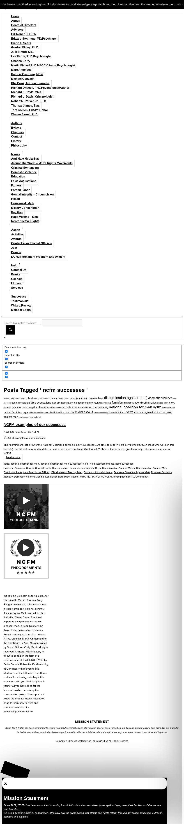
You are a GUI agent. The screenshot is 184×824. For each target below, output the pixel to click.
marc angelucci (31, 407)
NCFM (35, 431)
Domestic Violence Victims (29, 476)
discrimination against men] (126, 398)
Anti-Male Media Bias (25, 158)
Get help (16, 278)
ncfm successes (124, 463)
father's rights (105, 403)
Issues (15, 154)
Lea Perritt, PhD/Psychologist (31, 56)
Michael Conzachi (23, 78)
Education (18, 176)
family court (92, 402)
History (16, 141)
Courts (30, 468)
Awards (16, 238)
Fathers (16, 185)
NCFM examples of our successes (35, 424)
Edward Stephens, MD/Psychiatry (34, 38)
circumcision (56, 398)
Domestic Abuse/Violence (98, 472)
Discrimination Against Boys (85, 468)
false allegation (59, 403)
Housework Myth (22, 203)
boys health (20, 398)
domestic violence (160, 398)
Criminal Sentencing (25, 167)
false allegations (76, 402)
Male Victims (71, 476)
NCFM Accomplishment (118, 476)
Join (14, 247)
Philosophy (19, 145)
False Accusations (23, 181)
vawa (129, 412)
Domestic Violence (24, 172)
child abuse (31, 398)
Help (14, 265)
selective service (36, 412)
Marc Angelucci (21, 69)
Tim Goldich (113, 412)
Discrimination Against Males (118, 468)
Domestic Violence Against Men (132, 472)
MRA (83, 476)
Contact (16, 136)
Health (15, 198)
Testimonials (19, 301)
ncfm (157, 407)
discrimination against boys (89, 398)
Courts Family (43, 468)
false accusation (21, 402)
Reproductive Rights (25, 221)
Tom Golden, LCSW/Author (29, 110)
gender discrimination (144, 402)
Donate (16, 252)
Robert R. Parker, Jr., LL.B (28, 101)
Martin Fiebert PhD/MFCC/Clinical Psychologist (43, 65)
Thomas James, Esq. (25, 105)
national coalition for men (130, 407)
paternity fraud (168, 408)
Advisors (17, 29)
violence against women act (150, 412)
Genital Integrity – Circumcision (32, 194)
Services (17, 287)
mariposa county (48, 407)
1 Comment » (141, 476)
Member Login (21, 309)
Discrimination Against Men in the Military (27, 472)
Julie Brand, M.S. (22, 51)
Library (16, 283)
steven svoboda (101, 412)
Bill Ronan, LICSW (23, 34)
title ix (122, 412)
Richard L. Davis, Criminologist (32, 96)
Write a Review (21, 305)
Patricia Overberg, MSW (27, 74)
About (15, 20)
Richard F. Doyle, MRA (26, 92)
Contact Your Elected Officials (31, 243)
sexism (69, 412)
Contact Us (18, 269)
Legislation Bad (54, 476)
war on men (24, 417)
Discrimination (60, 468)
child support (43, 398)
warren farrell (35, 417)
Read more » (13, 457)
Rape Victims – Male (24, 216)
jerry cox (16, 407)
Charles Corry (20, 60)
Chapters (17, 132)
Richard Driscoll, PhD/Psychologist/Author (40, 87)
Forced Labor (20, 190)
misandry (103, 407)
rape (25, 412)
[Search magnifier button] (10, 330)
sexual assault (84, 412)
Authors (16, 123)
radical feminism (13, 412)
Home (15, 16)
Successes (18, 296)
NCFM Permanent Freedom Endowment (38, 256)
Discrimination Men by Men (66, 472)
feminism (117, 402)
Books (15, 274)
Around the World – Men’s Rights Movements (42, 163)
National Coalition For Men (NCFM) (90, 741)
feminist (127, 403)
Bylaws (16, 127)
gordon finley (162, 403)
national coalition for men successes (61, 463)
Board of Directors (23, 25)
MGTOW (93, 408)
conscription (69, 398)
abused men (9, 398)
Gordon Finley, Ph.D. (25, 47)
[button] (15, 771)
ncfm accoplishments (102, 463)
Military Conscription (25, 207)
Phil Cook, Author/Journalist (30, 83)
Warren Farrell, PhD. (24, 114)
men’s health (81, 407)
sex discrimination (54, 412)
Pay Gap (17, 212)
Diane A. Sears (21, 43)
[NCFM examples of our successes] (92, 438)
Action (15, 229)
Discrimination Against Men (151, 468)
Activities (17, 234)
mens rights (65, 407)
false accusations (41, 402)
